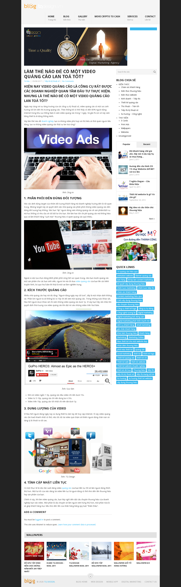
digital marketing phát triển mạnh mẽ (133, 321)
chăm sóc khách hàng (126, 292)
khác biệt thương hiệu (127, 333)
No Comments (68, 81)
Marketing (121, 337)
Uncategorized (125, 136)
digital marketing (145, 312)
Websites (125, 132)
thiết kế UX (142, 358)
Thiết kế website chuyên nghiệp (131, 366)
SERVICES (132, 18)
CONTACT (150, 18)
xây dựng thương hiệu (127, 382)
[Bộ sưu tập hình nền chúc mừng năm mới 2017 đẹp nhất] (34, 551)
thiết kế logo (148, 354)
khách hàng (144, 333)
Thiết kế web (123, 362)
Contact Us (151, 582)
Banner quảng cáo (143, 276)
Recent (146, 144)
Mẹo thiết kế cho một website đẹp (132, 341)
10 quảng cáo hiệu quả (127, 271)
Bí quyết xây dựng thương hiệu (131, 284)
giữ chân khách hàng (126, 329)
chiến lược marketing (126, 288)
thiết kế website (138, 362)
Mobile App (112, 582)
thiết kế (137, 354)
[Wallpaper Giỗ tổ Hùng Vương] (124, 551)
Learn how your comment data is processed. (77, 524)
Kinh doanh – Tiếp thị (130, 99)
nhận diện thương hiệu (127, 345)
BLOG (67, 18)
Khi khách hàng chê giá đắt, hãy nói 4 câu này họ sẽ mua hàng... (141, 154)
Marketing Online (136, 337)
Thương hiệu (139, 370)
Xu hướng (121, 378)
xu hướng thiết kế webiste (140, 378)
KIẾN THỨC (124, 84)
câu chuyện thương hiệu (128, 304)
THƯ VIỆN (123, 118)
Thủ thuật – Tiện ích (130, 106)
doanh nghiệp (48, 121)
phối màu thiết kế (125, 349)
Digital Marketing (131, 582)
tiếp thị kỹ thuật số (125, 374)
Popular (126, 144)
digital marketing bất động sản (130, 317)
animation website (125, 276)
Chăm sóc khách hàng (130, 87)
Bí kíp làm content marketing (140, 280)
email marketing (143, 325)
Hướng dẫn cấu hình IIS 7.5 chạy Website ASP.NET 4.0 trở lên (141, 169)
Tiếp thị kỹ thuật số (52, 81)
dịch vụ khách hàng (125, 325)
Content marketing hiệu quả (129, 296)
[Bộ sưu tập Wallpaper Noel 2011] (101, 551)
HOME (52, 18)
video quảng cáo (83, 281)
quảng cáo (66, 488)
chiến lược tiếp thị (146, 288)
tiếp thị (151, 370)
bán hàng (121, 280)
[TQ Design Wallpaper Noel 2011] (79, 551)
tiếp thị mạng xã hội (145, 374)
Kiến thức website (129, 95)
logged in (39, 519)
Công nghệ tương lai (126, 312)
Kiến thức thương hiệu (131, 91)
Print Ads (125, 124)
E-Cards (124, 120)
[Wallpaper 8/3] (146, 551)
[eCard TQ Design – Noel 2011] (56, 551)
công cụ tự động (146, 308)
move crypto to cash (107, 16)
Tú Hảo (27, 81)
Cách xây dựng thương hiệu (129, 300)
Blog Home (81, 582)
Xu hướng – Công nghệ (131, 114)
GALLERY (82, 18)
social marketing (124, 354)
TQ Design (49, 582)
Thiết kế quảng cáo (129, 102)
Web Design (97, 582)
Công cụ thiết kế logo (126, 308)
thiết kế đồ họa (124, 370)
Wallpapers (125, 128)
